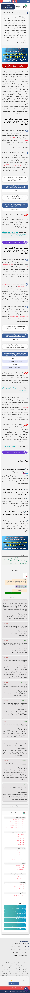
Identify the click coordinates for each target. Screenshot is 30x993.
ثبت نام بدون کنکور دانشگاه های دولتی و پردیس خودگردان (14, 827)
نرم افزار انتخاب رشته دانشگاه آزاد (20, 955)
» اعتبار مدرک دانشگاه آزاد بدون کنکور (18, 558)
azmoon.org (24, 407)
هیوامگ (10, 988)
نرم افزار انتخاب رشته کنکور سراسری (19, 950)
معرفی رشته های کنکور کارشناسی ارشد (17, 851)
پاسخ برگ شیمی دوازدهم (20, 918)
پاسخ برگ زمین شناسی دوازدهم (19, 911)
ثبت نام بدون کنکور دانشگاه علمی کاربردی (17, 821)
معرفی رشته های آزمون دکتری (19, 865)
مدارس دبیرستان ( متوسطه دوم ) (18, 888)
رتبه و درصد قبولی (21, 834)
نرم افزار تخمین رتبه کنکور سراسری (20, 953)
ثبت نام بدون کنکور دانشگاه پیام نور (18, 823)
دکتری (23, 863)
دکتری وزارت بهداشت (20, 869)
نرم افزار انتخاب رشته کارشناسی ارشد (19, 947)
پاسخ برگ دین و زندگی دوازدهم (19, 906)
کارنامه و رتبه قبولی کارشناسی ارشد (18, 855)
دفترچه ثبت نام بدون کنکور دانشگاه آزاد (13, 165)
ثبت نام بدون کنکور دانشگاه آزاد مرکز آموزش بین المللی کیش (14, 233)
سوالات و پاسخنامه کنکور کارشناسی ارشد (17, 857)
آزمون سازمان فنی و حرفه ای (19, 895)
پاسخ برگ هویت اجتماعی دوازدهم (18, 926)
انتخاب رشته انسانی (20, 840)
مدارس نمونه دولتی (20, 878)
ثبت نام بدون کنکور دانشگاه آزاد (18, 819)
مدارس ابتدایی (21, 884)
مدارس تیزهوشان (21, 876)
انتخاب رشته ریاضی (20, 838)
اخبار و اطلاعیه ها (15, 988)
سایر (23, 897)
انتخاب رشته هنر (21, 844)
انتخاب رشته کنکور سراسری (18, 832)
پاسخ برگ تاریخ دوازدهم (20, 916)
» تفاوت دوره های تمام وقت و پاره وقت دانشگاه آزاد (15, 561)
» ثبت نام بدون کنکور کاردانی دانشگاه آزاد (17, 564)
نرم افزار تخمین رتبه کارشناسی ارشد (19, 944)
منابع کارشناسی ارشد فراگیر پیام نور (18, 859)
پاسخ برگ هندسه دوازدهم (20, 913)
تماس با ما (5, 988)
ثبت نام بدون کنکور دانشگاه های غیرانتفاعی (16, 825)
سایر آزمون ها (22, 893)
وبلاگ (21, 988)
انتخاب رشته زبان (21, 842)
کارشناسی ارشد (21, 849)
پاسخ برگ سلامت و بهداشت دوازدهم (18, 921)
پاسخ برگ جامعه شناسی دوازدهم (19, 923)
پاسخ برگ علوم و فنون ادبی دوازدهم (18, 908)
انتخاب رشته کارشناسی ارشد (19, 853)
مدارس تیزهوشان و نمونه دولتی (17, 874)
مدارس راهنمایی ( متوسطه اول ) (18, 886)
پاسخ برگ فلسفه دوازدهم (20, 928)
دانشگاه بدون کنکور (20, 817)
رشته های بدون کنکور (11, 447)
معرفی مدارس (22, 882)
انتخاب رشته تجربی (20, 836)
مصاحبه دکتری (21, 867)
